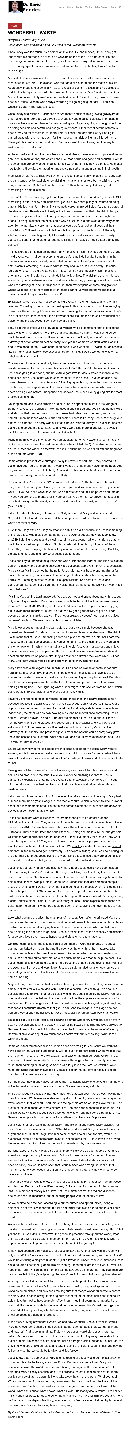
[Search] (120, 7)
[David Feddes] (25, 7)
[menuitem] (60, 7)
